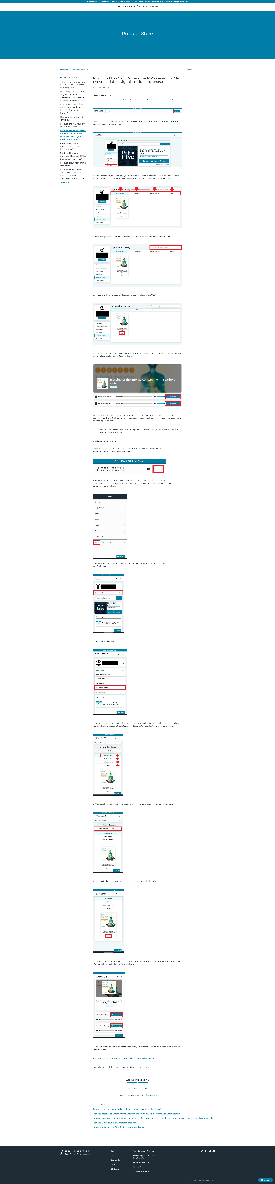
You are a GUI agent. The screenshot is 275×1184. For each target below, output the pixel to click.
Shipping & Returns (141, 1171)
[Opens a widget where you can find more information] (265, 1180)
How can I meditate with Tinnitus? (72, 118)
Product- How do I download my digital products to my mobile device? (127, 1109)
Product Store (75, 69)
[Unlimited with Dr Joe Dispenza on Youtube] (213, 1152)
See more (64, 182)
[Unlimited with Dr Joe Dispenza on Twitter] (210, 1152)
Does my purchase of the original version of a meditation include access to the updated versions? (73, 96)
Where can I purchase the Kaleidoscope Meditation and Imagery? (72, 85)
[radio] (132, 1084)
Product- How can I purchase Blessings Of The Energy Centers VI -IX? (73, 156)
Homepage (64, 69)
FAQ (112, 1156)
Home (113, 1151)
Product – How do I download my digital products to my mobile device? (123, 1058)
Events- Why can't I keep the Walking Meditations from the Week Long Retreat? (72, 108)
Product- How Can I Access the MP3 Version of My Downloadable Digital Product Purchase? (73, 135)
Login (113, 1165)
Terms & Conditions (141, 1162)
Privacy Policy (139, 1167)
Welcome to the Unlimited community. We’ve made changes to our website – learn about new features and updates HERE (137, 2)
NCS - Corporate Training (143, 1151)
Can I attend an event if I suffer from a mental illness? (119, 1127)
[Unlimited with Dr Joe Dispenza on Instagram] (202, 1152)
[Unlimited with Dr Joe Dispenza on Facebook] (206, 1152)
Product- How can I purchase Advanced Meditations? (69, 146)
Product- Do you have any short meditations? (72, 125)
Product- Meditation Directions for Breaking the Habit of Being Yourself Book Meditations (136, 1114)
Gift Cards (115, 1169)
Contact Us (115, 1160)
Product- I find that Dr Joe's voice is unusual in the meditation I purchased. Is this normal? (73, 174)
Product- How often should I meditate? (73, 164)
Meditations (86, 69)
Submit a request (148, 1095)
